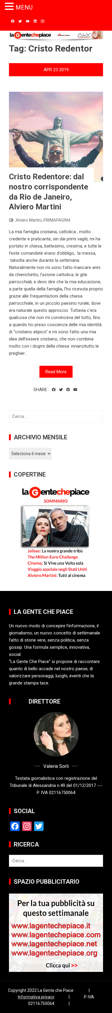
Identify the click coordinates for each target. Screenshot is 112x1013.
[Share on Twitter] (61, 390)
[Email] (75, 390)
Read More (56, 371)
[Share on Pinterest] (68, 390)
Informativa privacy (36, 997)
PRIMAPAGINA (56, 220)
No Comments (56, 81)
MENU (24, 7)
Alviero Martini (29, 220)
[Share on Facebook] (53, 390)
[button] (10, 6)
